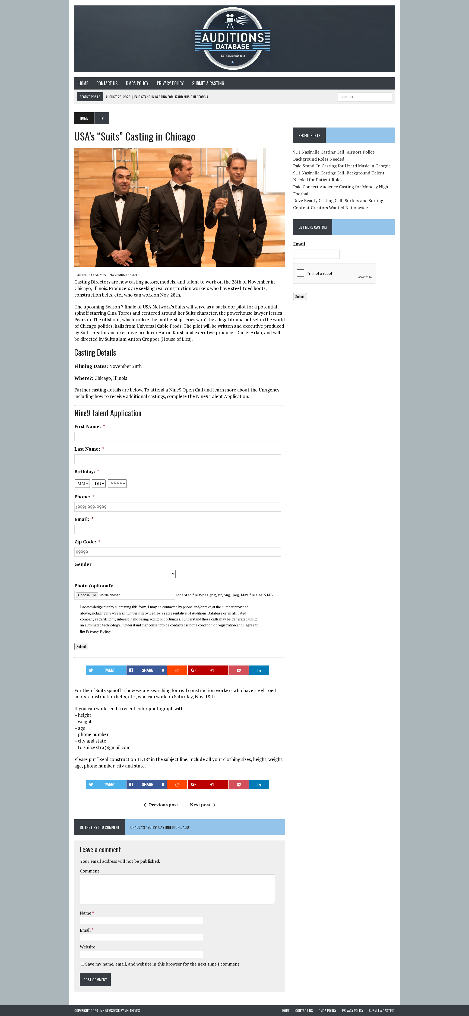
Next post (200, 805)
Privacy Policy (98, 631)
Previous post (163, 805)
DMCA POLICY (137, 83)
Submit (81, 646)
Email (85, 930)
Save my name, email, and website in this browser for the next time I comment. (162, 964)
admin (100, 275)
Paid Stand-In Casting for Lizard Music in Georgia (342, 166)
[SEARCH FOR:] (365, 96)
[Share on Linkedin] (259, 670)
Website (87, 947)
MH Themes (132, 1010)
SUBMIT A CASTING (208, 83)
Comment (89, 871)
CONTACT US (107, 83)
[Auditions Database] (234, 38)
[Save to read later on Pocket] (239, 670)
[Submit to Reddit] (177, 670)
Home (83, 83)
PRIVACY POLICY (170, 83)
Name (86, 913)
